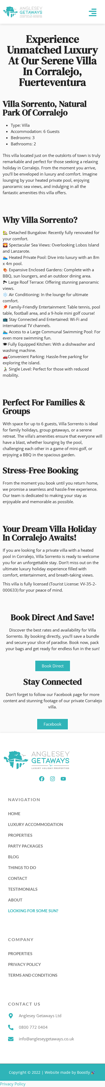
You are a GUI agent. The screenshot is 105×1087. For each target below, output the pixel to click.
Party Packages (25, 845)
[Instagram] (52, 778)
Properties (20, 835)
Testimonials (22, 889)
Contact (17, 878)
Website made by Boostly (68, 1072)
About (15, 899)
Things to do (22, 867)
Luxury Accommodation (35, 824)
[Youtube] (63, 778)
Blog (13, 856)
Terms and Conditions (32, 975)
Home (14, 813)
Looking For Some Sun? (33, 910)
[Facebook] (41, 778)
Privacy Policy (24, 964)
